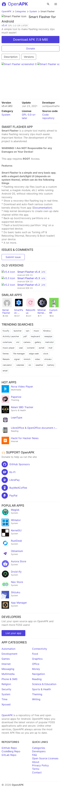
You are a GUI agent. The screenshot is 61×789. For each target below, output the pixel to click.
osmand (30, 348)
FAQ (34, 754)
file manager (19, 353)
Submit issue (13, 257)
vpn (27, 331)
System (33, 11)
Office (35, 663)
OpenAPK (6, 11)
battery (50, 365)
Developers (39, 751)
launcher (18, 331)
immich (27, 359)
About (35, 762)
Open (18, 4)
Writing (36, 699)
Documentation (42, 207)
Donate (30, 48)
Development (9, 653)
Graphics (37, 658)
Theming (37, 694)
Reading (37, 679)
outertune (7, 342)
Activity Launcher (11, 336)
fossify (6, 331)
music (36, 331)
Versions (29, 56)
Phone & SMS (9, 679)
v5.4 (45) (7, 106)
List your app (13, 633)
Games (6, 658)
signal (17, 359)
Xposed (6, 704)
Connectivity (39, 648)
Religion (6, 684)
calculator (7, 365)
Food (35, 653)
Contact (37, 772)
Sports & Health (41, 689)
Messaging (8, 668)
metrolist (49, 342)
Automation (8, 648)
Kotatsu (47, 331)
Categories (20, 11)
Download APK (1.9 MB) (30, 39)
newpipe (48, 336)
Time (4, 699)
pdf (25, 336)
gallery (38, 342)
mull (50, 348)
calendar (20, 365)
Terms (35, 768)
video (37, 359)
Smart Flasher (39, 17)
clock (45, 353)
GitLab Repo (9, 754)
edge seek (34, 353)
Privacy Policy (40, 765)
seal (21, 348)
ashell (41, 348)
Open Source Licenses (45, 758)
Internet (6, 663)
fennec (6, 353)
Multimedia (8, 673)
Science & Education (44, 684)
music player (9, 348)
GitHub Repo (9, 747)
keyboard (35, 336)
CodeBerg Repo (11, 751)
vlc (29, 365)
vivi (17, 342)
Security (6, 689)
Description (11, 56)
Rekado (6, 359)
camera (26, 342)
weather (39, 365)
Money (36, 668)
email (5, 370)
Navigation (38, 673)
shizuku (47, 359)
